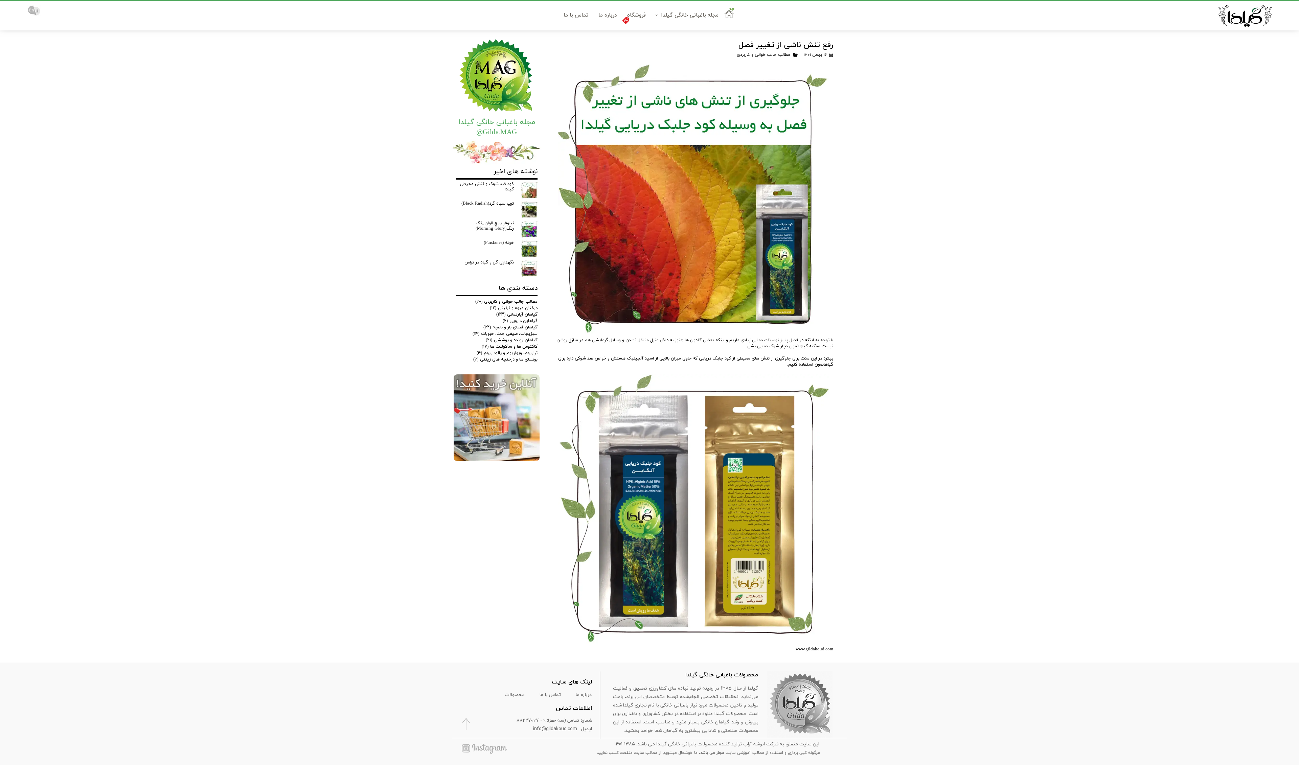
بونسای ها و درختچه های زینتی (505, 359)
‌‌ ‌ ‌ (730, 15)
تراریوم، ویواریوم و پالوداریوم (507, 353)
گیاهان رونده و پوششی (512, 340)
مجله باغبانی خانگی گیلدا (690, 15)
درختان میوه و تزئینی (514, 308)
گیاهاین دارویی (520, 321)
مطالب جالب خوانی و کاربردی (763, 55)
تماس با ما (576, 15)
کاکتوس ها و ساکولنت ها (510, 347)
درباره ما (607, 15)
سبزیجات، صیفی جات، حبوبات (505, 334)
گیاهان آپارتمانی (517, 314)
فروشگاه (636, 15)
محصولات (515, 694)
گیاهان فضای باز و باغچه (510, 327)
